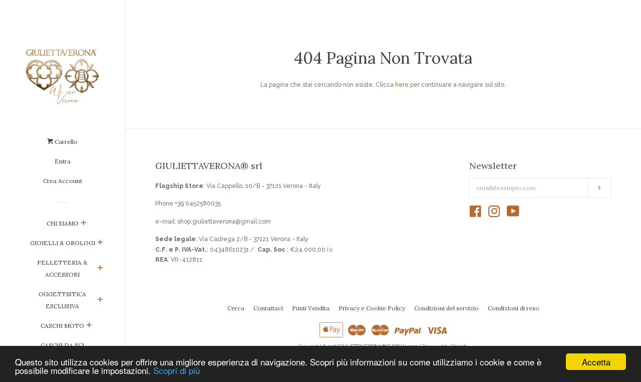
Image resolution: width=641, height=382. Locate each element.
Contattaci (268, 308)
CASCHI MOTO (62, 325)
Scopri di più (176, 370)
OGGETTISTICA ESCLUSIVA (62, 300)
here (402, 84)
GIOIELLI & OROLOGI (62, 243)
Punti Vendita (311, 308)
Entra (63, 161)
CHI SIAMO (63, 223)
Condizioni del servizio (446, 308)
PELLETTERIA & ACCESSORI (62, 268)
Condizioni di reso (513, 308)
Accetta (596, 361)
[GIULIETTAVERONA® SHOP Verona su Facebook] (475, 214)
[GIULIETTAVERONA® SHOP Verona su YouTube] (513, 214)
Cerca (235, 308)
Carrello (65, 141)
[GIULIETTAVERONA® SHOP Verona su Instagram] (494, 214)
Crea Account (62, 180)
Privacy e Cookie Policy (372, 308)
